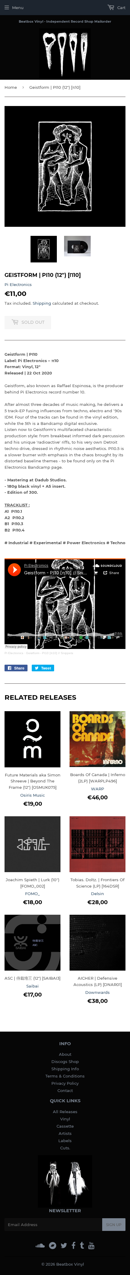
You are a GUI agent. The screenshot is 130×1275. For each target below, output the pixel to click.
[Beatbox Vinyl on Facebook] (73, 1245)
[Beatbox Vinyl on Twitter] (63, 1245)
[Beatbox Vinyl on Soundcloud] (40, 1245)
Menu (18, 7)
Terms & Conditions (65, 1076)
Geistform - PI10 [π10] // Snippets (49, 653)
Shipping (42, 303)
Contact (65, 1090)
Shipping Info (65, 1068)
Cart (120, 7)
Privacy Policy (65, 1083)
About (65, 1054)
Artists (65, 1133)
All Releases (65, 1111)
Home (11, 87)
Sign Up (114, 1224)
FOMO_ (32, 893)
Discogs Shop (65, 1061)
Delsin (97, 893)
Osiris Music (32, 795)
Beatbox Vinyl (70, 1264)
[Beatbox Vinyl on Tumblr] (82, 1245)
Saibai (32, 986)
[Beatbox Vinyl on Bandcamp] (52, 1245)
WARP (97, 788)
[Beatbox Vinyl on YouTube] (91, 1245)
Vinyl (65, 1118)
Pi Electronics (18, 284)
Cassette (65, 1126)
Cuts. (65, 1147)
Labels (65, 1140)
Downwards (97, 992)
